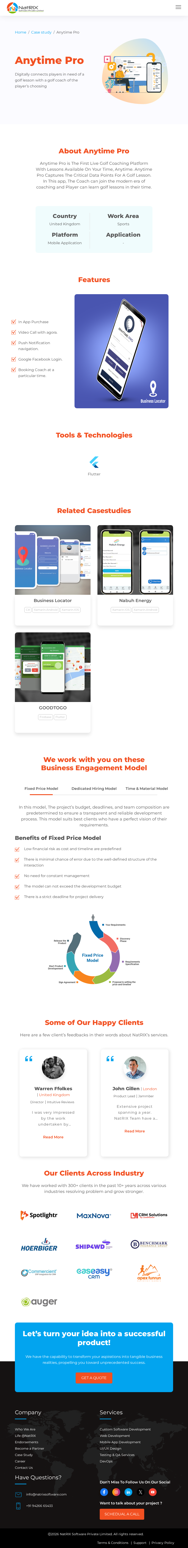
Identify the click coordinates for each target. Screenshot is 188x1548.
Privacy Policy (163, 1543)
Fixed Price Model (41, 788)
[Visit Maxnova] (94, 1215)
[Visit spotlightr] (39, 1215)
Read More (53, 1131)
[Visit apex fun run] (149, 1273)
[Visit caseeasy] (94, 1273)
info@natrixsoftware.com (46, 1494)
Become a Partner (29, 1448)
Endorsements (26, 1442)
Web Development (115, 1436)
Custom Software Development (125, 1429)
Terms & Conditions (112, 1543)
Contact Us (24, 1468)
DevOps (106, 1461)
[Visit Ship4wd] (94, 1244)
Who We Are (25, 1429)
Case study (41, 32)
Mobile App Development (120, 1442)
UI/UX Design (110, 1448)
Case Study (24, 1455)
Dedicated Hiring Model (94, 788)
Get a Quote (94, 1378)
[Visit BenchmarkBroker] (149, 1244)
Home (20, 32)
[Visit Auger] (39, 1301)
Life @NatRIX (25, 1436)
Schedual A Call (122, 1514)
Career (20, 1461)
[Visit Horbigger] (39, 1244)
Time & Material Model (147, 788)
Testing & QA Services (117, 1455)
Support (140, 1543)
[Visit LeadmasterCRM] (149, 1215)
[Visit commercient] (39, 1273)
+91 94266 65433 (39, 1505)
